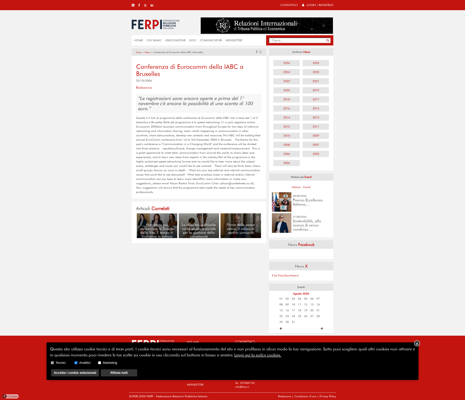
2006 (286, 154)
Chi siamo (154, 40)
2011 (316, 126)
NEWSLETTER (234, 40)
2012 (286, 126)
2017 (316, 99)
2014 (286, 117)
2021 (316, 81)
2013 (316, 117)
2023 (316, 72)
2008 (286, 144)
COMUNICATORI (211, 40)
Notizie (296, 187)
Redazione (284, 396)
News (147, 52)
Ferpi (138, 52)
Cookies (11, 396)
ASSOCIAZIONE (175, 40)
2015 (316, 108)
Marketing (110, 363)
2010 (286, 135)
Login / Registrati (319, 5)
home (138, 40)
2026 (286, 63)
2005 (316, 154)
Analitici (84, 363)
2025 (316, 63)
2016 (286, 108)
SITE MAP (193, 342)
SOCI (192, 40)
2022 (286, 81)
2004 (286, 163)
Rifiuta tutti (119, 373)
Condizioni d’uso (305, 396)
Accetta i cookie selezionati (75, 373)
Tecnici (61, 363)
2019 (316, 90)
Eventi (307, 187)
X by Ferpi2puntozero (285, 275)
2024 (286, 72)
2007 (316, 144)
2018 (286, 99)
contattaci (289, 5)
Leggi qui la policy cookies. (257, 355)
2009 (316, 135)
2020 (286, 90)
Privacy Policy (328, 396)
